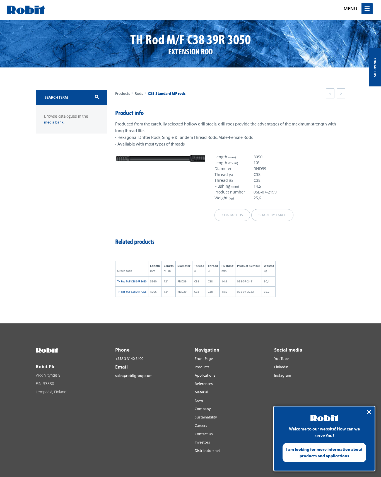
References (204, 383)
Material (201, 391)
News (199, 400)
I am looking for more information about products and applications (324, 452)
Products (122, 93)
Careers (201, 425)
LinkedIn (281, 366)
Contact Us (204, 433)
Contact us (232, 214)
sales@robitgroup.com (134, 375)
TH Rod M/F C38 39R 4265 (131, 292)
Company (203, 408)
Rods (139, 93)
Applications (205, 375)
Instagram (282, 375)
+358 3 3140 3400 (129, 358)
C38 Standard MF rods (166, 93)
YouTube (281, 358)
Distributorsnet (207, 450)
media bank (54, 122)
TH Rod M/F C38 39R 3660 (131, 281)
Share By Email (272, 214)
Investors (202, 442)
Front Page (204, 358)
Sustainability (206, 417)
